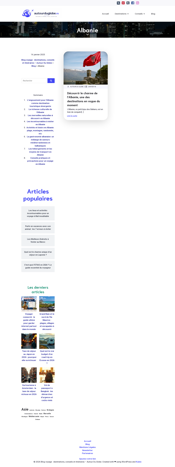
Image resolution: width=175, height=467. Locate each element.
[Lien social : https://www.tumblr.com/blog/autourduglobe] (128, 3)
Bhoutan (37, 410)
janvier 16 (92, 87)
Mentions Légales (87, 447)
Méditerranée (34, 416)
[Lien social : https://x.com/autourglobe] (118, 3)
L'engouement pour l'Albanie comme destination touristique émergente (40, 103)
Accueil (105, 13)
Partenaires (87, 453)
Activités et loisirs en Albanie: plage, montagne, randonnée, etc (40, 130)
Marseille (47, 414)
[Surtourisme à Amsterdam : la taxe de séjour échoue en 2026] (29, 375)
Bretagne (50, 410)
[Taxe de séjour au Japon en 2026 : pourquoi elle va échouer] (29, 341)
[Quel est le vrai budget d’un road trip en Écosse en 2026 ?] (47, 341)
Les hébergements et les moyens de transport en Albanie (40, 152)
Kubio (138, 462)
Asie (24, 409)
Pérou (47, 416)
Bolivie (43, 410)
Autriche (32, 410)
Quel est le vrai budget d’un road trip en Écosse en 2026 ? (47, 357)
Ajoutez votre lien (87, 459)
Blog (153, 13)
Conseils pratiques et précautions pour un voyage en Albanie (40, 161)
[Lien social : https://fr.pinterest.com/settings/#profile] (123, 3)
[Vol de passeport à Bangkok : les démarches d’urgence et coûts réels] (47, 375)
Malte (40, 414)
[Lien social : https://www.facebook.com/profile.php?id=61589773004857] (132, 3)
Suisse (52, 416)
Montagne (25, 416)
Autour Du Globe (76, 87)
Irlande (36, 414)
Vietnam (37, 419)
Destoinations (29, 414)
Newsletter (87, 450)
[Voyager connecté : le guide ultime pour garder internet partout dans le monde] (29, 304)
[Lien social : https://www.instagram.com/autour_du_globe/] (137, 3)
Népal (42, 416)
